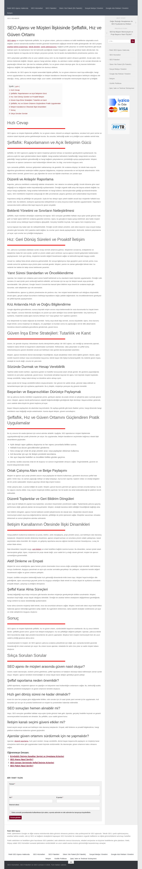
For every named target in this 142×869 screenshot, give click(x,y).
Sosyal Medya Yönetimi (94, 8)
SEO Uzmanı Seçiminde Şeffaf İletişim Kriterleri (32, 763)
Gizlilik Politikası (115, 83)
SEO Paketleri (50, 8)
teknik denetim (34, 47)
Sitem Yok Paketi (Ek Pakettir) (70, 8)
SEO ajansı (11, 40)
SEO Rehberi (13, 18)
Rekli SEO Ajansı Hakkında (17, 8)
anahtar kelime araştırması (17, 47)
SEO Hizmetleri (37, 8)
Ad (10, 797)
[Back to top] (71, 862)
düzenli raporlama (21, 741)
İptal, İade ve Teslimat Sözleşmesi (121, 88)
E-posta (59, 797)
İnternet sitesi (14, 805)
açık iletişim (36, 549)
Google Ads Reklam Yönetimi (117, 8)
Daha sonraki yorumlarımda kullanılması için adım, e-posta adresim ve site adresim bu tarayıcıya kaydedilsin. (51, 812)
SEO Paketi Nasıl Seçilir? (21, 766)
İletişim (10, 13)
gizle (17, 86)
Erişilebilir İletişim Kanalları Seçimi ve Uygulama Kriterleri (37, 756)
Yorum (12, 784)
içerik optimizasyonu (49, 47)
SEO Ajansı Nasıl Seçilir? (21, 759)
